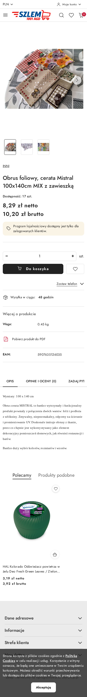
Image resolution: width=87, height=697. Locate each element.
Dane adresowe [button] (19, 618)
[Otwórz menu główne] (5, 15)
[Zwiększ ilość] (72, 256)
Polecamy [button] (22, 475)
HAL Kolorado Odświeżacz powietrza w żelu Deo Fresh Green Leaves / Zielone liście (31, 568)
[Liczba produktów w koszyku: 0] (81, 15)
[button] (77, 80)
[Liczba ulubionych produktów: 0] (71, 15)
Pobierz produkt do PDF (28, 339)
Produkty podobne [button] (56, 475)
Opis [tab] (10, 381)
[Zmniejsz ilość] (6, 256)
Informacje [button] (14, 630)
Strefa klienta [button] (17, 643)
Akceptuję (43, 687)
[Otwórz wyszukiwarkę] (61, 15)
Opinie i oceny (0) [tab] (41, 381)
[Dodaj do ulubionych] (75, 269)
